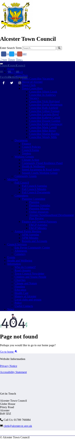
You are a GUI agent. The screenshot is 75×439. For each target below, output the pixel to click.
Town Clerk (29, 85)
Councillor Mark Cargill (43, 127)
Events (11, 257)
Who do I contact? (25, 267)
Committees (21, 195)
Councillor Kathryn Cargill (44, 117)
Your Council (15, 72)
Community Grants (26, 176)
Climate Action (30, 159)
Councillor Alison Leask (43, 91)
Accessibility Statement (13, 372)
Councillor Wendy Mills (43, 137)
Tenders (26, 153)
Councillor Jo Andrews (42, 94)
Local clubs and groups (28, 299)
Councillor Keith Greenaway (45, 124)
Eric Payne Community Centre (32, 247)
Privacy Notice (8, 366)
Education (20, 289)
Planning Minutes (39, 208)
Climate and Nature (26, 283)
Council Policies (31, 146)
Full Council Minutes (34, 189)
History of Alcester (25, 296)
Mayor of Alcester (32, 81)
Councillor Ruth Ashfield (43, 107)
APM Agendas (30, 234)
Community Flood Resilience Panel (42, 163)
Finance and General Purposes (39, 221)
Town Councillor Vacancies (38, 78)
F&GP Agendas (38, 224)
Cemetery (20, 254)
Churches (20, 280)
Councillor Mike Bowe (42, 130)
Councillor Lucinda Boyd (44, 114)
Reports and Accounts (34, 241)
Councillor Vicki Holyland (44, 101)
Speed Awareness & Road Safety (41, 169)
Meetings (12, 179)
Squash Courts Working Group (40, 172)
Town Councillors (32, 88)
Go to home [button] (7, 351)
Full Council (22, 182)
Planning (34, 202)
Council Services (17, 244)
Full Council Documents (36, 192)
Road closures (23, 270)
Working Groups (24, 156)
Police (18, 302)
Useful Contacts (24, 306)
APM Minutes (30, 237)
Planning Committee (33, 198)
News (10, 309)
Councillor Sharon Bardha (44, 133)
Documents (21, 140)
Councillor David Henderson (45, 104)
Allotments (21, 250)
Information (14, 263)
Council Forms (30, 150)
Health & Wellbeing (33, 166)
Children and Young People (30, 276)
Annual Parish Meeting (28, 231)
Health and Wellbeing (19, 260)
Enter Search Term (10, 47)
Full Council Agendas (34, 185)
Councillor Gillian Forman (44, 111)
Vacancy (34, 98)
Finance (26, 143)
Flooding (20, 286)
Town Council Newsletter (29, 273)
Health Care (21, 293)
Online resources (38, 211)
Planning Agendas (39, 205)
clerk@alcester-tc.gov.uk (39, 59)
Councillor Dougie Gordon (44, 120)
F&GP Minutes (38, 228)
